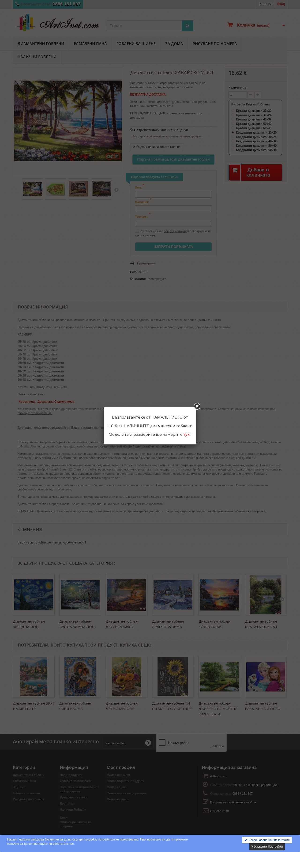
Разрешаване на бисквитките (269, 840)
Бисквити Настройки (268, 846)
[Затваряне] (197, 406)
